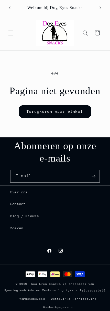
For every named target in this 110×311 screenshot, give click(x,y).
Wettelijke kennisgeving (74, 298)
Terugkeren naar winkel (55, 111)
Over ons (19, 192)
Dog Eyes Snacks (46, 284)
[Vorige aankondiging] (9, 7)
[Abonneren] (94, 176)
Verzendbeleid (32, 298)
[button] (11, 33)
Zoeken (17, 228)
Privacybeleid (93, 290)
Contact (18, 204)
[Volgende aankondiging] (100, 7)
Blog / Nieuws (24, 216)
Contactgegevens (58, 307)
